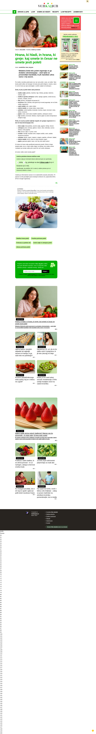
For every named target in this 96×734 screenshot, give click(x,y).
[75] (48, 585)
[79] (48, 593)
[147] (48, 727)
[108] (48, 650)
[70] (48, 575)
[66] (48, 567)
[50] (48, 535)
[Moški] (48, 531)
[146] (48, 725)
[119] (48, 672)
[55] (48, 545)
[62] (48, 559)
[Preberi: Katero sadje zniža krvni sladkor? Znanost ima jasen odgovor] (64, 126)
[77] (48, 589)
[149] (48, 731)
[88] (48, 610)
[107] (48, 648)
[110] (48, 654)
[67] (48, 569)
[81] (48, 597)
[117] (48, 668)
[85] (48, 605)
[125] (48, 684)
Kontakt (48, 523)
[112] (48, 658)
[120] (48, 674)
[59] (48, 553)
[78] (48, 591)
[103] (48, 640)
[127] (48, 688)
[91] (48, 616)
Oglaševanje (49, 520)
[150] (48, 733)
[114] (48, 662)
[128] (48, 690)
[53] (48, 541)
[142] (48, 717)
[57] (48, 549)
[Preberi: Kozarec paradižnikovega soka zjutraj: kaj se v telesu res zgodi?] (26, 361)
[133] (48, 699)
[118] (48, 670)
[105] (48, 644)
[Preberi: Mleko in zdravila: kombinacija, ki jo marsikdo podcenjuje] (64, 98)
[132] (48, 697)
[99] (48, 632)
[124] (48, 682)
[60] (48, 555)
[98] (48, 630)
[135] (48, 703)
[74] (48, 583)
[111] (48, 656)
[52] (48, 539)
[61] (48, 557)
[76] (48, 587)
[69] (48, 573)
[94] (48, 622)
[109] (48, 652)
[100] (48, 634)
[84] (48, 603)
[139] (48, 711)
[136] (48, 705)
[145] (48, 723)
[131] (48, 695)
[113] (48, 660)
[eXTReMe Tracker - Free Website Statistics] (27, 513)
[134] (48, 701)
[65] (48, 565)
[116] (48, 666)
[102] (48, 638)
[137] (48, 707)
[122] (48, 678)
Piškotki (48, 518)
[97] (48, 628)
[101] (48, 636)
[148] (48, 729)
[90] (48, 614)
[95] (48, 624)
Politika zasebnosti (51, 516)
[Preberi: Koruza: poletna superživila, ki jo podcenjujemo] (64, 71)
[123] (48, 680)
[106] (48, 646)
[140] (48, 713)
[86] (48, 606)
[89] (48, 612)
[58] (48, 551)
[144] (48, 721)
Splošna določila (50, 514)
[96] (48, 626)
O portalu (52, 512)
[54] (48, 543)
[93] (48, 620)
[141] (48, 715)
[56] (48, 547)
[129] (48, 691)
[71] (48, 577)
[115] (48, 664)
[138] (48, 709)
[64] (48, 563)
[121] (48, 676)
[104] (48, 642)
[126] (48, 686)
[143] (48, 719)
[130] (48, 693)
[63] (48, 561)
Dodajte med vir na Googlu (57, 526)
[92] (48, 618)
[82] (48, 599)
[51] (48, 537)
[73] (48, 581)
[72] (48, 579)
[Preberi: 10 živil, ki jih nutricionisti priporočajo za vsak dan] (47, 444)
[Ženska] (48, 533)
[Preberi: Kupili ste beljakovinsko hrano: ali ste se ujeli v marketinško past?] (64, 145)
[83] (48, 601)
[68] (48, 571)
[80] (48, 595)
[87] (48, 608)
